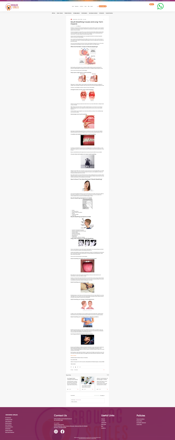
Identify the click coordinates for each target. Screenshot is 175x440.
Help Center (103, 424)
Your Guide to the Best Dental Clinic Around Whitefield (86, 386)
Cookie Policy (139, 424)
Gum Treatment (8, 425)
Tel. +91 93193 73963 (58, 420)
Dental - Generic (60, 13)
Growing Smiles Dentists (59, 424)
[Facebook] (62, 431)
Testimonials (103, 422)
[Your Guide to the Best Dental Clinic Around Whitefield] (87, 380)
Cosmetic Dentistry (109, 13)
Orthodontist (101, 13)
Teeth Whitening (8, 421)
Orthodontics (7, 428)
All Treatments (8, 417)
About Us (103, 418)
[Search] (97, 6)
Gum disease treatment (93, 13)
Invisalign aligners (76, 13)
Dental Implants (84, 13)
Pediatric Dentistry (68, 13)
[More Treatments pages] (78, 6)
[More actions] (103, 19)
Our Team (103, 420)
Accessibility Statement (141, 422)
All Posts (53, 13)
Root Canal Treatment (9, 432)
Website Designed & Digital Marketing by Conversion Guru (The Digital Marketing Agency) (87, 437)
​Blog (102, 426)
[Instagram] (56, 431)
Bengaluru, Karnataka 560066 (60, 427)
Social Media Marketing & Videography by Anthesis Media (87, 438)
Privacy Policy (139, 420)
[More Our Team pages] (83, 6)
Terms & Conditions (140, 419)
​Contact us (103, 428)
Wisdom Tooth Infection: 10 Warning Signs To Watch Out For (102, 379)
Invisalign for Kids (8, 419)
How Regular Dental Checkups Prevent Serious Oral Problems (72, 379)
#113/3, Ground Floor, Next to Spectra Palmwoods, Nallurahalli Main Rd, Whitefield (70, 426)
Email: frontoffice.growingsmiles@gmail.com (63, 418)
